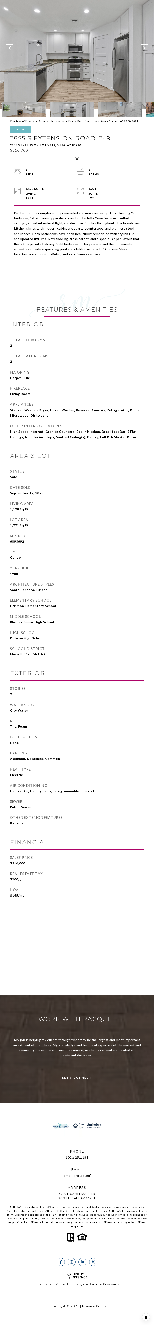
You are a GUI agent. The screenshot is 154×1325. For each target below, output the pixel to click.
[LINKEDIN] (82, 1262)
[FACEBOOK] (61, 1262)
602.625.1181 (77, 1157)
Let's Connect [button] (77, 1077)
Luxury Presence (105, 1284)
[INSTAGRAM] (72, 1262)
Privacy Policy (94, 1306)
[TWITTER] (93, 1262)
